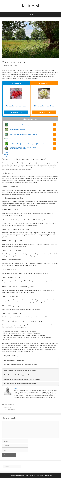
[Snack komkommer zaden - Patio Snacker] (30, 140)
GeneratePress (48, 475)
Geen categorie (9, 404)
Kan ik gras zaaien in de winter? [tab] (14, 360)
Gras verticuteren (9, 409)
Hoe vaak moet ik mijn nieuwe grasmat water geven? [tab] (20, 383)
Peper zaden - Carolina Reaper (16, 106)
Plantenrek (7, 407)
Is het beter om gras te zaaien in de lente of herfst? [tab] (20, 370)
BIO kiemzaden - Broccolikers (44, 106)
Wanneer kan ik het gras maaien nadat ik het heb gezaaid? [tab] (22, 379)
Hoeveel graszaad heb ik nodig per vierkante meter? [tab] (20, 375)
